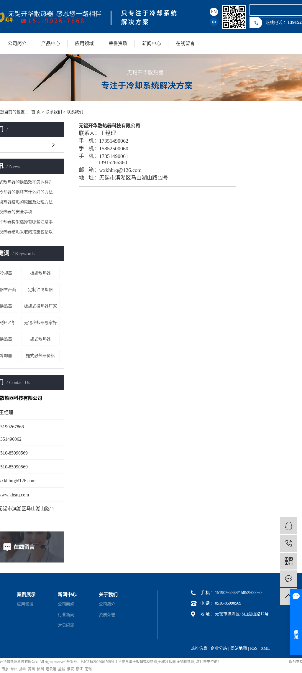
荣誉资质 (118, 43)
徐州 (40, 669)
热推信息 (199, 648)
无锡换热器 (185, 662)
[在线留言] (288, 578)
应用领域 (84, 43)
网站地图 (238, 648)
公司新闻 (66, 604)
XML (265, 648)
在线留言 (185, 43)
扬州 (22, 669)
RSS (253, 648)
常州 (13, 669)
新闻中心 (151, 43)
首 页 (36, 112)
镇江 (79, 669)
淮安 (70, 669)
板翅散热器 (40, 273)
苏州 (31, 669)
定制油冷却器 (40, 289)
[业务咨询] (288, 525)
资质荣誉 (107, 615)
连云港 (51, 669)
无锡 (88, 669)
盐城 (61, 669)
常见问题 (66, 625)
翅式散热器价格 (40, 355)
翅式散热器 (40, 339)
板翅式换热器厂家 (40, 306)
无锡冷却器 (167, 662)
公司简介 (17, 43)
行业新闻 (66, 615)
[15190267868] (288, 543)
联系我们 (53, 112)
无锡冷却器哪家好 (40, 322)
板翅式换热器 (146, 662)
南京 (5, 669)
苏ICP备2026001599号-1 (99, 662)
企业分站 (219, 648)
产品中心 (50, 43)
